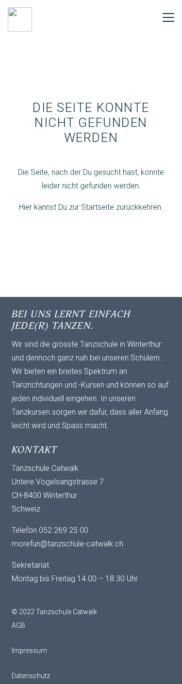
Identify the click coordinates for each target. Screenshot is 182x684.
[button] (168, 17)
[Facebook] (40, 595)
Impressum (29, 650)
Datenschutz (31, 676)
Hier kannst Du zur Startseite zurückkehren (90, 207)
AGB (18, 625)
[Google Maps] (79, 595)
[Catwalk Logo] (20, 19)
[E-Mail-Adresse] (21, 595)
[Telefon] (60, 595)
